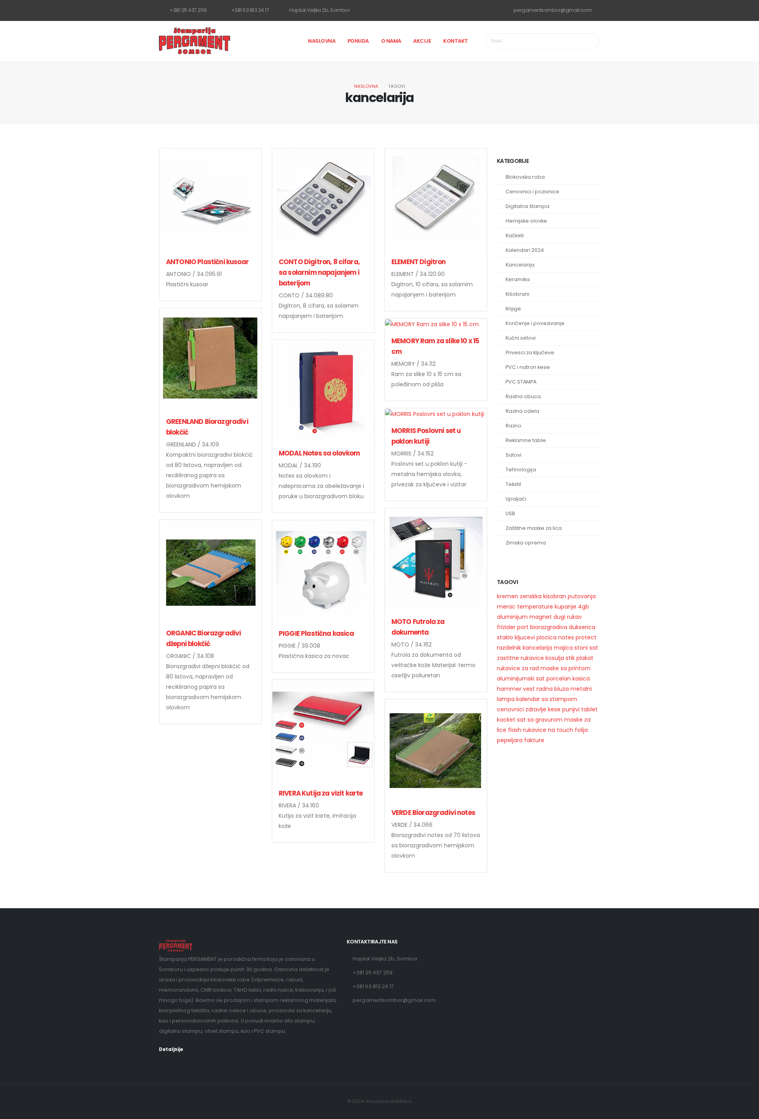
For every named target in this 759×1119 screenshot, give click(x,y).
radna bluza (552, 689)
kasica (581, 678)
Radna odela (522, 411)
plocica (546, 637)
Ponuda (358, 41)
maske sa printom (565, 668)
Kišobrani (517, 294)
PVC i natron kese (528, 367)
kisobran (554, 596)
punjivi (571, 709)
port (523, 627)
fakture (534, 740)
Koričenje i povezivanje (535, 323)
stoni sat (586, 648)
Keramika (518, 279)
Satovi (513, 455)
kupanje (565, 607)
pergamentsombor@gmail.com (551, 10)
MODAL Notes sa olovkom (319, 453)
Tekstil (513, 484)
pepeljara (510, 740)
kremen (507, 596)
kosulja (555, 658)
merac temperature (525, 607)
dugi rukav (567, 617)
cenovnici (510, 709)
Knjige (513, 308)
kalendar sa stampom (546, 699)
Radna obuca (523, 396)
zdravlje (535, 709)
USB (510, 513)
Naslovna (321, 41)
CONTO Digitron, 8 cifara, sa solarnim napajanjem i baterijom (319, 272)
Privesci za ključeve (530, 352)
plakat (584, 658)
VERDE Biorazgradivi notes (433, 812)
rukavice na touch (548, 730)
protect (586, 637)
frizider (506, 627)
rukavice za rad (518, 668)
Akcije (422, 41)
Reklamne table (526, 440)
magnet (540, 617)
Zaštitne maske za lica (534, 528)
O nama (391, 41)
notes (566, 637)
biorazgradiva (548, 627)
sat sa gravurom (540, 720)
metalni (581, 689)
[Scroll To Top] (745, 1110)
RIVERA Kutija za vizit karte (321, 793)
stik (570, 658)
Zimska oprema (526, 542)
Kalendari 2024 (525, 250)
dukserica (582, 627)
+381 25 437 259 (188, 10)
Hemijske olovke (526, 220)
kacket (506, 720)
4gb (583, 607)
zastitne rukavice (520, 658)
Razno (513, 425)
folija (581, 730)
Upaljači (516, 498)
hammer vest (516, 689)
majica (563, 648)
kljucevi (525, 637)
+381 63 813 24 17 (249, 10)
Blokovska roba (525, 177)
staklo (505, 637)
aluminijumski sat (521, 678)
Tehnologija (521, 469)
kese (554, 709)
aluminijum (512, 617)
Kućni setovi (521, 338)
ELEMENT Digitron (418, 262)
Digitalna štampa (527, 206)
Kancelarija (520, 264)
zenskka (531, 596)
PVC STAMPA (521, 381)
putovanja (582, 596)
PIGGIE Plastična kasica (316, 633)
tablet (589, 709)
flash (514, 730)
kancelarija (537, 648)
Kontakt (455, 41)
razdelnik (509, 648)
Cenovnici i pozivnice (532, 191)
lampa (506, 699)
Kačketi (515, 235)
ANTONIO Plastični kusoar (207, 262)
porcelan (558, 678)
